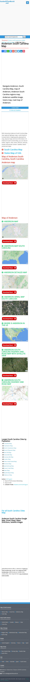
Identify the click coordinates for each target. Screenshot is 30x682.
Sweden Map (22, 651)
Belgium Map (5, 632)
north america (16, 40)
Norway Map (15, 651)
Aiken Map (7, 470)
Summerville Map (8, 457)
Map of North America (5, 607)
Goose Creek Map (9, 468)
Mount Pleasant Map (9, 450)
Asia (1, 657)
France (18, 643)
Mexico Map (5, 612)
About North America (5, 617)
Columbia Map (8, 443)
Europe (2, 638)
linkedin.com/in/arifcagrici (21, 484)
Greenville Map (8, 455)
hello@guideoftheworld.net (11, 673)
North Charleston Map (10, 448)
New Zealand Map (6, 651)
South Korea (23, 661)
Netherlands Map (13, 632)
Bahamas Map (19, 612)
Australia (12, 661)
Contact (2, 665)
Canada (11, 622)
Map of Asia (3, 646)
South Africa (4, 653)
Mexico (17, 622)
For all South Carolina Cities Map (13, 511)
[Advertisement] (15, 20)
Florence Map (7, 464)
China (7, 661)
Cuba (21, 622)
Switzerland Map (23, 632)
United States (5, 622)
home (9, 40)
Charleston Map (8, 446)
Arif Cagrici (9, 479)
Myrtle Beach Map (9, 473)
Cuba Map (4, 614)
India (3, 661)
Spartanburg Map (9, 466)
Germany (13, 643)
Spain (27, 643)
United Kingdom (5, 643)
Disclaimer (6, 680)
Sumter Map (7, 459)
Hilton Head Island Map (10, 461)
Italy (23, 643)
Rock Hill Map (7, 452)
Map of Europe (3, 628)
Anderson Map (8, 475)
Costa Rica (11, 612)
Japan (17, 661)
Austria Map (4, 634)
